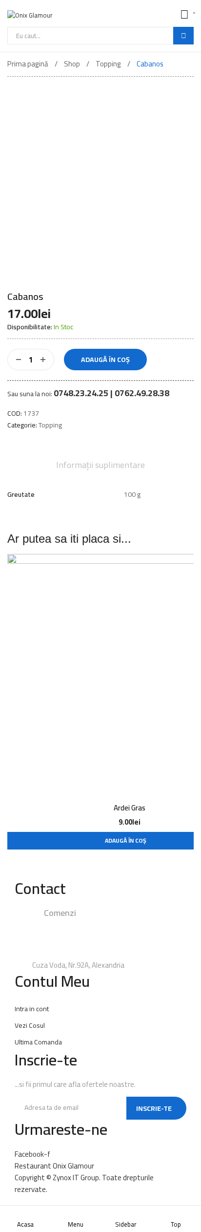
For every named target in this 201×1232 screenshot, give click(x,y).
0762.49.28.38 (124, 924)
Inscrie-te (154, 1108)
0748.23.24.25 (69, 924)
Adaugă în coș (105, 359)
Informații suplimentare (100, 465)
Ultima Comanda (38, 1042)
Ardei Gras (129, 808)
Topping (108, 64)
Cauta (183, 35)
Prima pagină (27, 64)
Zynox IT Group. (76, 1177)
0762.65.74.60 (106, 952)
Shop (72, 64)
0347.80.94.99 (69, 938)
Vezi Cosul (30, 1025)
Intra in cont (32, 1009)
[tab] (100, 465)
